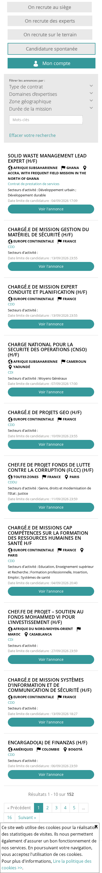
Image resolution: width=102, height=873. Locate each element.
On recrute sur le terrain (50, 34)
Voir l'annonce (51, 208)
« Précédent (19, 808)
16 (9, 817)
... (83, 808)
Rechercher (86, 120)
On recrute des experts (50, 21)
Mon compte (55, 63)
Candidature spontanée (51, 49)
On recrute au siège (49, 7)
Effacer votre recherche (32, 135)
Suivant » (27, 817)
